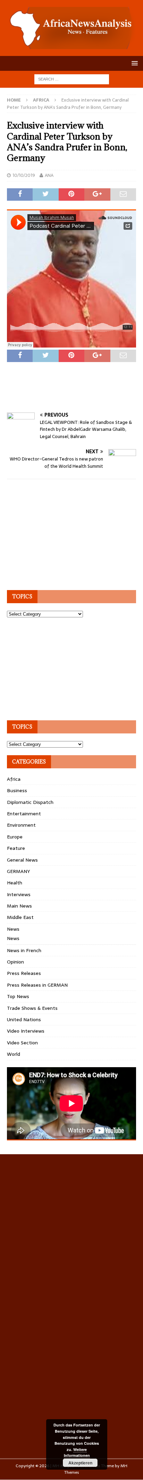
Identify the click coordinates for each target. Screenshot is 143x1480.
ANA (49, 175)
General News (22, 860)
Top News (18, 996)
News (13, 929)
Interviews (19, 894)
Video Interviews (25, 1031)
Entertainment (24, 813)
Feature (16, 848)
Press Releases (24, 973)
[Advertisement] (75, 394)
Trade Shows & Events (32, 1008)
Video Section (22, 1042)
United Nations (24, 1019)
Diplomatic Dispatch (30, 802)
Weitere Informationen (77, 1452)
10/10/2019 (23, 175)
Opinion (15, 962)
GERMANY (18, 871)
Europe (15, 837)
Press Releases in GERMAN (37, 985)
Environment (21, 825)
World (13, 1054)
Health (14, 882)
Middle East (20, 917)
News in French (24, 950)
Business (17, 790)
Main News (19, 906)
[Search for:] (71, 79)
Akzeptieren (80, 1463)
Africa (13, 779)
